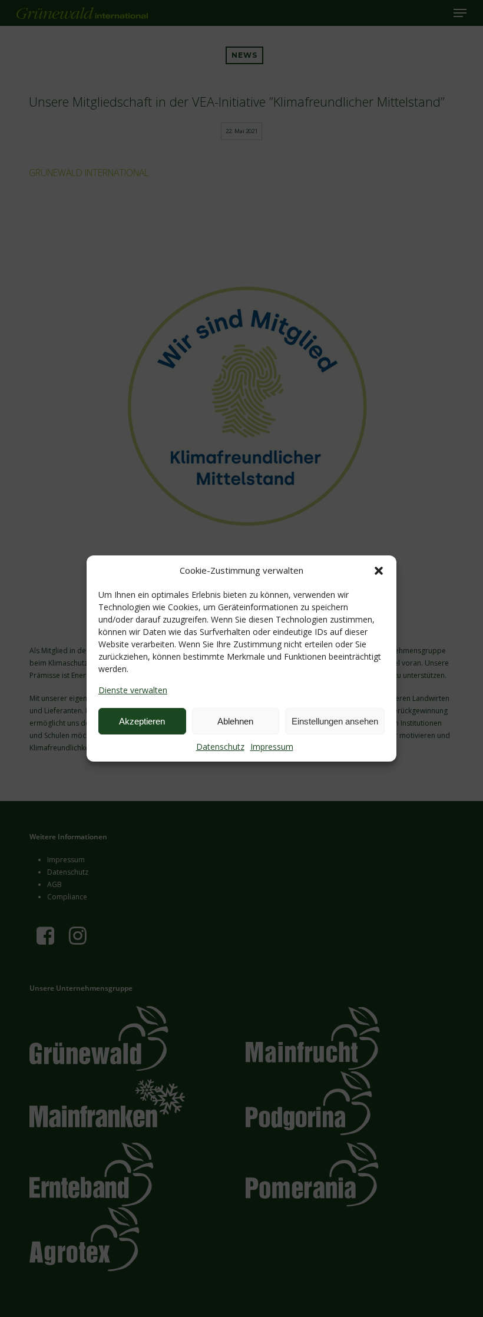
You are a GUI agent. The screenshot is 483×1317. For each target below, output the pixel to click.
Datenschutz (220, 746)
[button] (379, 571)
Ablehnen (235, 721)
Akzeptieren (142, 721)
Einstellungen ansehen (335, 721)
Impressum (271, 746)
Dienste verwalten (132, 690)
